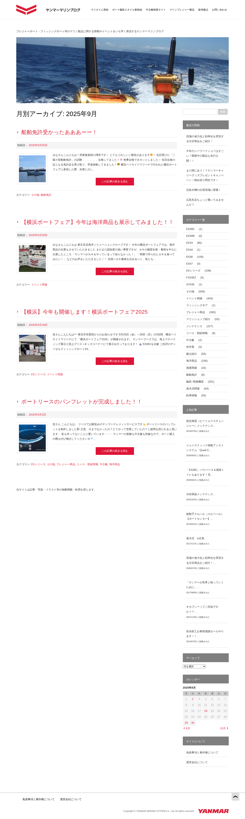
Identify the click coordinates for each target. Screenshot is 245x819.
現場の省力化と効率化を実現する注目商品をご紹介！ (205, 139)
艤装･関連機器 (195, 381)
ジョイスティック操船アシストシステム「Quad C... (205, 448)
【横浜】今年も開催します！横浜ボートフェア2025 (84, 312)
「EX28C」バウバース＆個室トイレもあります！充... (205, 472)
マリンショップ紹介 (198, 319)
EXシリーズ (38, 374)
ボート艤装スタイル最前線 (127, 9)
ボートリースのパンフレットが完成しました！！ (81, 402)
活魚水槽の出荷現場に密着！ (203, 189)
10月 (223, 728)
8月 (188, 728)
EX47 (189, 263)
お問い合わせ (219, 9)
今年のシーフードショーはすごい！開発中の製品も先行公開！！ (205, 155)
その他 (35, 194)
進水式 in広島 (195, 538)
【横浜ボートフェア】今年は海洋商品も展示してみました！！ (97, 222)
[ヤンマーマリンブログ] (26, 10)
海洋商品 (114, 464)
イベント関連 (39, 284)
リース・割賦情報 (87, 464)
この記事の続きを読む (114, 181)
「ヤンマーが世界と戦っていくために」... (205, 585)
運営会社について (197, 762)
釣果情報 (191, 395)
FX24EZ (191, 277)
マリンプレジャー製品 (182, 9)
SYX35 (190, 284)
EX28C (190, 228)
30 (192, 722)
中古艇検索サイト (156, 9)
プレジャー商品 (65, 464)
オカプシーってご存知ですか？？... (202, 609)
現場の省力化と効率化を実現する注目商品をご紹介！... (205, 560)
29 (186, 722)
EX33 (189, 242)
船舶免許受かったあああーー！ (59, 132)
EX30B (190, 235)
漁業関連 (191, 367)
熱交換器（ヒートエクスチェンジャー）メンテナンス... (205, 423)
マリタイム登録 (99, 9)
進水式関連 (193, 388)
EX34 (189, 249)
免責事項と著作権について (202, 752)
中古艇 (104, 464)
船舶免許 (46, 194)
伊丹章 (190, 346)
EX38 (189, 256)
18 (205, 710)
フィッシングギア (197, 305)
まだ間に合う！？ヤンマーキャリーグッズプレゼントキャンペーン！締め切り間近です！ (205, 175)
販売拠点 (203, 9)
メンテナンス (194, 326)
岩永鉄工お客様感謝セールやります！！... (205, 634)
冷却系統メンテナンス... (200, 494)
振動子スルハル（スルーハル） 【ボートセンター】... (206, 516)
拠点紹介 (191, 353)
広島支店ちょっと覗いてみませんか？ (205, 202)
